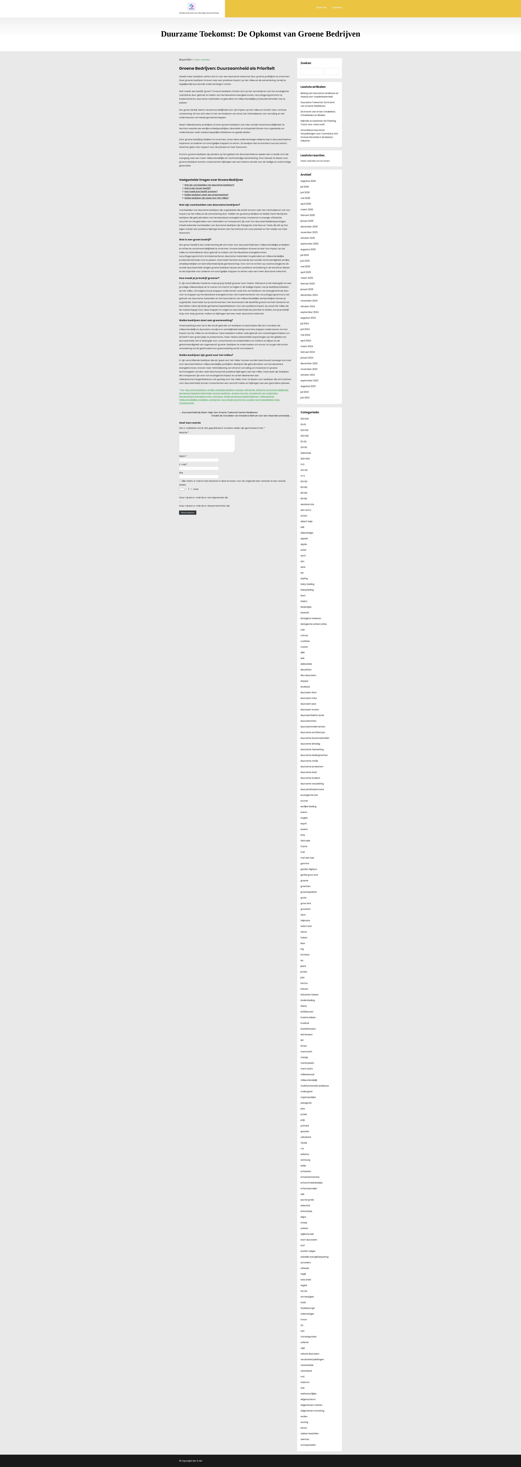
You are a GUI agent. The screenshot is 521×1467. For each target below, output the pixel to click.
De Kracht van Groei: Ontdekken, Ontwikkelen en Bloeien (318, 113)
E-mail (183, 464)
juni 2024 (305, 329)
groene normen (240, 393)
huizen (304, 937)
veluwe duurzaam (310, 1353)
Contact (337, 7)
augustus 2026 (308, 181)
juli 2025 (305, 255)
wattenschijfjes (309, 1393)
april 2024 (306, 340)
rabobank (306, 1137)
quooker (305, 1131)
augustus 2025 (308, 249)
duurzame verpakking (312, 783)
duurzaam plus (308, 703)
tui (302, 1325)
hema (304, 931)
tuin (302, 1330)
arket (303, 549)
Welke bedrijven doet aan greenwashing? (206, 194)
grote (303, 897)
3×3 (302, 464)
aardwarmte (307, 504)
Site (181, 472)
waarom (305, 1382)
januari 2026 (307, 220)
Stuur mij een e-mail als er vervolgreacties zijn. (203, 497)
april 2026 (306, 203)
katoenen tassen (310, 994)
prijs (303, 1120)
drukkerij (305, 686)
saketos (305, 1154)
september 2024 (310, 312)
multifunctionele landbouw (315, 1085)
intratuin (305, 954)
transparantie (186, 403)
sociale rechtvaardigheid (260, 399)
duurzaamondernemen (313, 726)
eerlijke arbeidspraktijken (220, 390)
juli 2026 (305, 186)
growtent (306, 909)
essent (304, 829)
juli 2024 (305, 323)
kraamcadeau (308, 1017)
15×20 (303, 441)
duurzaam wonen (310, 709)
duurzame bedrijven (195, 390)
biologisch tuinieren (311, 618)
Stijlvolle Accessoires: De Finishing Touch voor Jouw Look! (318, 122)
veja (303, 1348)
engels (304, 817)
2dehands (306, 453)
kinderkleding (308, 1000)
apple (304, 544)
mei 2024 (305, 334)
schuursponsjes (309, 1188)
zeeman (305, 1439)
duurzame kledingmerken (314, 755)
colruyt (304, 635)
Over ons (321, 7)
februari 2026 (308, 215)
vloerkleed (306, 1370)
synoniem (306, 1262)
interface (218, 396)
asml (303, 555)
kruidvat (305, 1023)
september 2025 (309, 243)
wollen (304, 1416)
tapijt (303, 1273)
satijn (303, 1165)
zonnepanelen (308, 1445)
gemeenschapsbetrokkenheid (195, 393)
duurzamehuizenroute (312, 789)
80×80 (304, 492)
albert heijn (307, 521)
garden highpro (309, 869)
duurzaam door (309, 692)
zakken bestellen (310, 1433)
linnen (304, 1045)
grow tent (306, 903)
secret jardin (307, 1199)
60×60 (304, 487)
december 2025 (309, 226)
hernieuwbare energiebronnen (195, 396)
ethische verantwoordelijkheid (272, 390)
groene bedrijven (221, 393)
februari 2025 (308, 283)
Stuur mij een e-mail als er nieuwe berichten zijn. (204, 505)
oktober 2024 (308, 306)
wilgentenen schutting (312, 1410)
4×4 (303, 475)
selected (305, 1205)
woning (304, 1422)
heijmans (305, 920)
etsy (303, 835)
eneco (304, 812)
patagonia (214, 399)
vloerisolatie (307, 1365)
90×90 (304, 498)
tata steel (306, 1279)
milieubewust (307, 1074)
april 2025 (306, 272)
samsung (305, 1159)
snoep (304, 1222)
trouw (304, 1319)
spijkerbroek (307, 1234)
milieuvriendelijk (309, 1080)
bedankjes (306, 606)
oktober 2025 (308, 238)
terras (304, 1291)
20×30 (304, 447)
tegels (304, 1285)
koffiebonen (307, 1011)
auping (304, 578)
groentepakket (309, 892)
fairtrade (305, 840)
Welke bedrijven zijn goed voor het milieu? (206, 198)
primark (305, 1125)
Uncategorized (308, 1336)
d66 (303, 652)
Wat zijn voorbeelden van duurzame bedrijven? (209, 184)
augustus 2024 (308, 317)
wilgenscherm (308, 1399)
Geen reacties (202, 59)
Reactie (184, 432)
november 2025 (309, 232)
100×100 (305, 418)
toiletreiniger (307, 1313)
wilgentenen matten (311, 1405)
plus (303, 1108)
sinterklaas (306, 1211)
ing (302, 949)
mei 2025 (305, 266)
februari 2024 (308, 352)
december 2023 (309, 363)
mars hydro (307, 1068)
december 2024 (309, 295)
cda (303, 629)
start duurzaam (309, 1239)
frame (304, 846)
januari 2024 (307, 357)
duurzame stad (309, 772)
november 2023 (309, 369)
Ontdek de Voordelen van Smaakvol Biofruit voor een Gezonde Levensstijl (251, 415)
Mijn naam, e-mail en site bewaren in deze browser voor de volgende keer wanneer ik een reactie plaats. (232, 482)
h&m (303, 914)
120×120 (304, 430)
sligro (303, 1216)
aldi (302, 527)
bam (303, 595)
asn (302, 561)
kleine (304, 1006)
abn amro (306, 510)
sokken (304, 1228)
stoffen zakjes (308, 1251)
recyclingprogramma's (233, 399)
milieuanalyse (267, 396)
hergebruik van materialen (263, 393)
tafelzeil (305, 1268)
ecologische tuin (309, 795)
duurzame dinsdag (310, 743)
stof (303, 1245)
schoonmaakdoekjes (312, 1182)
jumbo (304, 971)
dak (302, 658)
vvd (302, 1376)
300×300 (305, 458)
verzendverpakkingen (312, 1359)
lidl (302, 1040)
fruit (303, 852)
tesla (276, 399)
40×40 (304, 470)
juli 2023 (305, 391)
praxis (304, 1114)
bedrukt (305, 612)
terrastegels (307, 1296)
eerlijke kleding (308, 806)
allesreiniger (307, 532)
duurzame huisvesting (312, 749)
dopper (305, 681)
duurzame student (310, 778)
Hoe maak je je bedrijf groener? (201, 191)
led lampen (307, 1034)
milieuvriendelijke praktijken (193, 399)
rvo (302, 1148)
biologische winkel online (314, 624)
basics (304, 601)
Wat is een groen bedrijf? (197, 188)
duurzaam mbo (309, 698)
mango (304, 1057)
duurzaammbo (308, 721)
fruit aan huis (307, 857)
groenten (306, 886)
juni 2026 (305, 192)
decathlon (306, 669)
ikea (303, 943)
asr (302, 572)
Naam (183, 456)
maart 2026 (307, 209)
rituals (304, 1142)
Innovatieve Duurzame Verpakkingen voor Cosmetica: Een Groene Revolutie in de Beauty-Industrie (319, 135)
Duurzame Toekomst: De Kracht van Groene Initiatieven (318, 104)
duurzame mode (309, 760)
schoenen (306, 1171)
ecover (304, 800)
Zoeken (306, 63)
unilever (305, 1342)
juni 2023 (305, 397)
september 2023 (309, 380)
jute (302, 977)
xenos (304, 1427)
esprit (304, 823)
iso (302, 960)
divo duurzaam (308, 675)
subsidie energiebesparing (314, 1256)
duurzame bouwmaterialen (315, 738)
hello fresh (306, 926)
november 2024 (309, 300)
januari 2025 (307, 289)
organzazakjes (308, 1097)
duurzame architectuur (313, 732)
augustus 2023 (308, 386)
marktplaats (307, 1063)
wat (303, 1387)
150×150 (305, 435)
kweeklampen (308, 1028)
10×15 (303, 424)
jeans (303, 966)
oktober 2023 (308, 374)
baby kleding (307, 584)
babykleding (307, 589)
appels (304, 538)
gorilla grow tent (309, 874)
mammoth (306, 1051)
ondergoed (306, 1091)
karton (304, 983)
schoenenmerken (310, 1177)
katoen (304, 988)
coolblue (305, 641)
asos (303, 567)
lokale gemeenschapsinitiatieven (241, 396)
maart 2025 (307, 277)
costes (304, 646)
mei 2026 (305, 198)
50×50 (304, 481)
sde (302, 1194)
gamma (305, 863)
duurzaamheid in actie (312, 715)
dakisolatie (306, 663)
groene (304, 880)
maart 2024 (307, 346)
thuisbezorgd (307, 1308)
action (304, 515)
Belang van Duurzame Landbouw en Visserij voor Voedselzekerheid (320, 95)
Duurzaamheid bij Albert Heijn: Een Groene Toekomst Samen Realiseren (218, 412)
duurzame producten (312, 766)
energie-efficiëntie (245, 390)
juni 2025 (305, 260)
